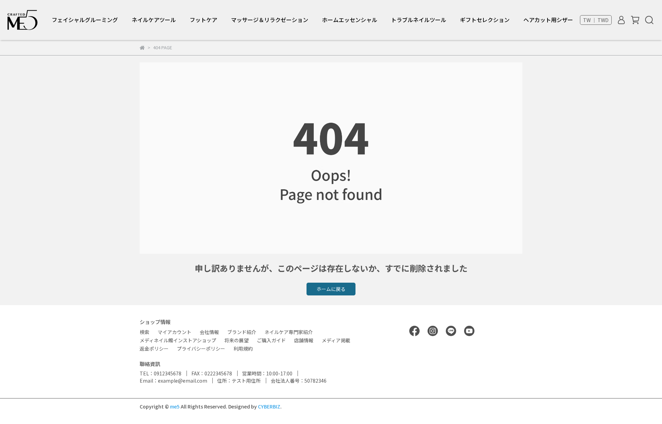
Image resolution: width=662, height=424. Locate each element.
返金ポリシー (154, 348)
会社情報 (209, 332)
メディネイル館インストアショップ (178, 340)
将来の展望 (236, 340)
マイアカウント (174, 332)
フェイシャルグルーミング (85, 19)
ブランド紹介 (241, 332)
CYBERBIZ (269, 406)
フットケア (203, 19)
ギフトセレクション (485, 19)
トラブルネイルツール (418, 19)
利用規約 (243, 348)
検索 (144, 332)
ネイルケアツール (154, 19)
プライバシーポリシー (201, 348)
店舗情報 (303, 340)
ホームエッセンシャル (349, 19)
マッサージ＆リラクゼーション (269, 19)
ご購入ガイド (271, 340)
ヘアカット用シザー (548, 19)
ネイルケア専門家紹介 (288, 332)
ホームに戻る (331, 288)
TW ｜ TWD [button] (596, 20)
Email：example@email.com (173, 380)
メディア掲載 (336, 340)
